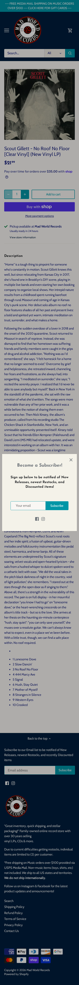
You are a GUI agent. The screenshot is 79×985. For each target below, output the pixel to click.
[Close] (71, 460)
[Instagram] (43, 518)
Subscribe (56, 506)
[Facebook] (37, 518)
